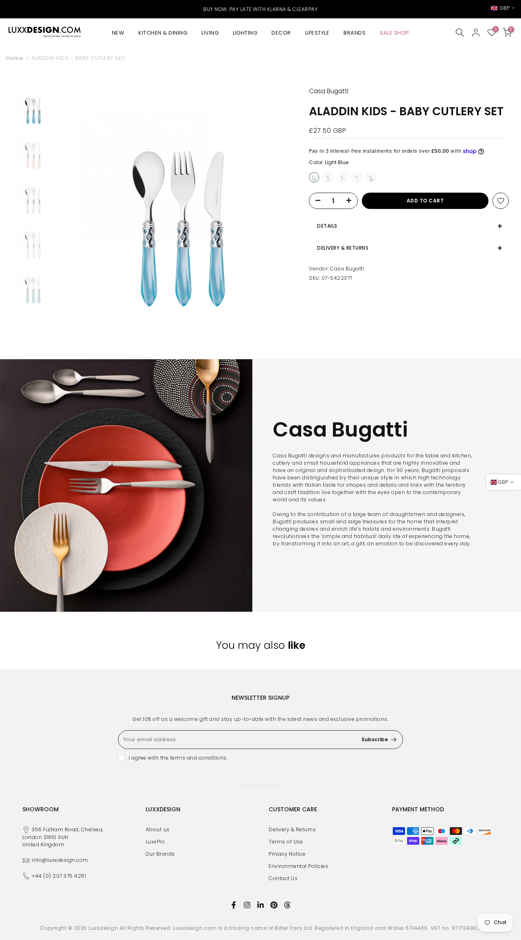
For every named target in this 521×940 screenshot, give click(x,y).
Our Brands (160, 853)
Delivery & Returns (292, 829)
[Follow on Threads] (287, 905)
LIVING (210, 33)
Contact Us (283, 878)
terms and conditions (198, 757)
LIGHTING (245, 33)
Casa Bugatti (347, 268)
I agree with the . (178, 757)
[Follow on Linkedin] (260, 905)
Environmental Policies (298, 866)
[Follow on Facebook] (233, 905)
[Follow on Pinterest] (274, 905)
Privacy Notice (287, 853)
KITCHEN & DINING (162, 33)
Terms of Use (286, 841)
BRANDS (355, 33)
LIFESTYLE (317, 33)
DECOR (281, 33)
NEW (118, 33)
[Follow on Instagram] (247, 905)
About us (158, 829)
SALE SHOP (394, 33)
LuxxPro (155, 841)
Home (14, 58)
